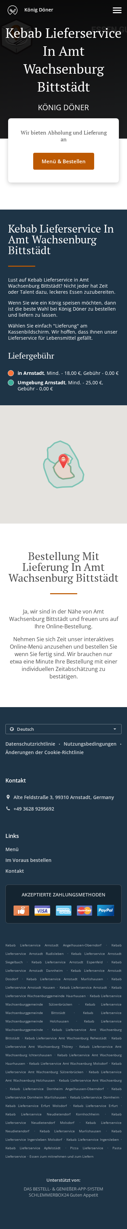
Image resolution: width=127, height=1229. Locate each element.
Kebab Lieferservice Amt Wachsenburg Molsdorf (68, 1063)
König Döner (38, 9)
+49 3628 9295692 (34, 809)
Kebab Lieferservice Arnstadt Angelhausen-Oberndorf (53, 945)
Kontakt (14, 871)
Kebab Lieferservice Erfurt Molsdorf (36, 1105)
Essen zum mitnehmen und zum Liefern (61, 1156)
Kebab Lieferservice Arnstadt (83, 987)
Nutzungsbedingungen (90, 744)
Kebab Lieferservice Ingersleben (92, 1139)
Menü (12, 849)
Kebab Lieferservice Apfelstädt (33, 1148)
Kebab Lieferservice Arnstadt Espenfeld (67, 962)
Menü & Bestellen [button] (64, 161)
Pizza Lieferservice (88, 1148)
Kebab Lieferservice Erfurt (95, 1105)
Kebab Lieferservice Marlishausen (70, 1131)
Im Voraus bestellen (28, 860)
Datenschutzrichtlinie (30, 744)
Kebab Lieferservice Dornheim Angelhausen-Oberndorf (57, 1088)
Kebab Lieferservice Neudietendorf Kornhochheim (52, 1114)
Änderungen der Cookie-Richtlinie (44, 752)
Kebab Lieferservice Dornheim (94, 1097)
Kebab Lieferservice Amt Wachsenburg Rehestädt (66, 1038)
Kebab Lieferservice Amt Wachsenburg (90, 1080)
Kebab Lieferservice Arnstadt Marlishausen (64, 979)
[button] (117, 10)
